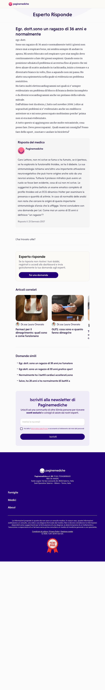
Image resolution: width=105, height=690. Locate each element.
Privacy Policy (54, 531)
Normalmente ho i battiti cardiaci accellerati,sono (46, 375)
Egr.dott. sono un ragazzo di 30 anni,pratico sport (46, 369)
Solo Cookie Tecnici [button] (15, 685)
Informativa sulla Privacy (39, 429)
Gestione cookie (67, 531)
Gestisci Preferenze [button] (43, 685)
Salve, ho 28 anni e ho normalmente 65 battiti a (44, 380)
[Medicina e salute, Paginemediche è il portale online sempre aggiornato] (19, 4)
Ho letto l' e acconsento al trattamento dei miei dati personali (54, 429)
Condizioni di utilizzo (40, 531)
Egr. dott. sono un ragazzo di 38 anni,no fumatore (46, 363)
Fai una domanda (38, 275)
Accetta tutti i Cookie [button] (70, 685)
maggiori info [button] (20, 677)
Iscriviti (53, 436)
